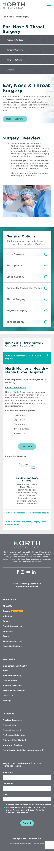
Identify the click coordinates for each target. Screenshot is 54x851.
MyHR (16, 839)
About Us (7, 606)
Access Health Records (14, 691)
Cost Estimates (10, 680)
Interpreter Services (12, 745)
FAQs (5, 670)
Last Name (8, 783)
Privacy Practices (16, 730)
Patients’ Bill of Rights (19, 740)
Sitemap (7, 700)
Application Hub (34, 839)
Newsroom (8, 631)
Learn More (27, 446)
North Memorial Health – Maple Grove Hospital (26, 370)
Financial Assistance (12, 686)
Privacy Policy (9, 725)
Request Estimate (16, 120)
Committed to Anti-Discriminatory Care (27, 750)
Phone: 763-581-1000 (15, 387)
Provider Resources (12, 720)
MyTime (23, 839)
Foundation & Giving (13, 626)
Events (6, 636)
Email (5, 794)
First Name (8, 773)
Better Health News (12, 646)
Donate (6, 621)
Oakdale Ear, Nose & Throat (27, 479)
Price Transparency (12, 675)
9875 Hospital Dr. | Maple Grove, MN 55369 (26, 380)
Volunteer (7, 616)
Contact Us (8, 695)
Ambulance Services (12, 641)
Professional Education (14, 735)
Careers (6, 611)
